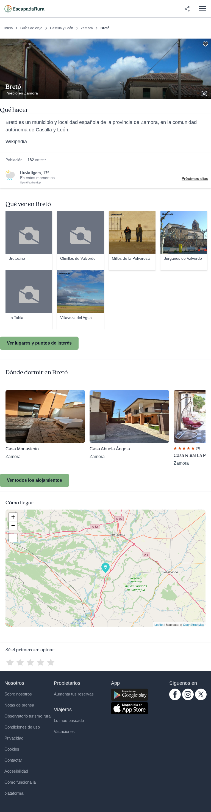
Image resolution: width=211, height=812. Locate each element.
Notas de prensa (19, 705)
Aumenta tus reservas (74, 694)
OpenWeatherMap (30, 182)
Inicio (8, 28)
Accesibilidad (16, 771)
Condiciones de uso (22, 727)
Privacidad (13, 738)
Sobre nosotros (18, 694)
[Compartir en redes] (187, 8)
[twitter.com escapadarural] (201, 699)
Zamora (87, 28)
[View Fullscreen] (13, 538)
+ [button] (13, 516)
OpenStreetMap (193, 624)
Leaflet (158, 624)
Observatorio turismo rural (27, 716)
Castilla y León (61, 28)
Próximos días (195, 178)
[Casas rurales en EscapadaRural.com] (24, 8)
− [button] (13, 525)
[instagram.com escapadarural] (188, 699)
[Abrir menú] (202, 8)
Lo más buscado (69, 720)
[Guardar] (205, 43)
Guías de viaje (31, 28)
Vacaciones (64, 731)
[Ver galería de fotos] (204, 93)
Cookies (11, 749)
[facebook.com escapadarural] (175, 699)
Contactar (13, 760)
